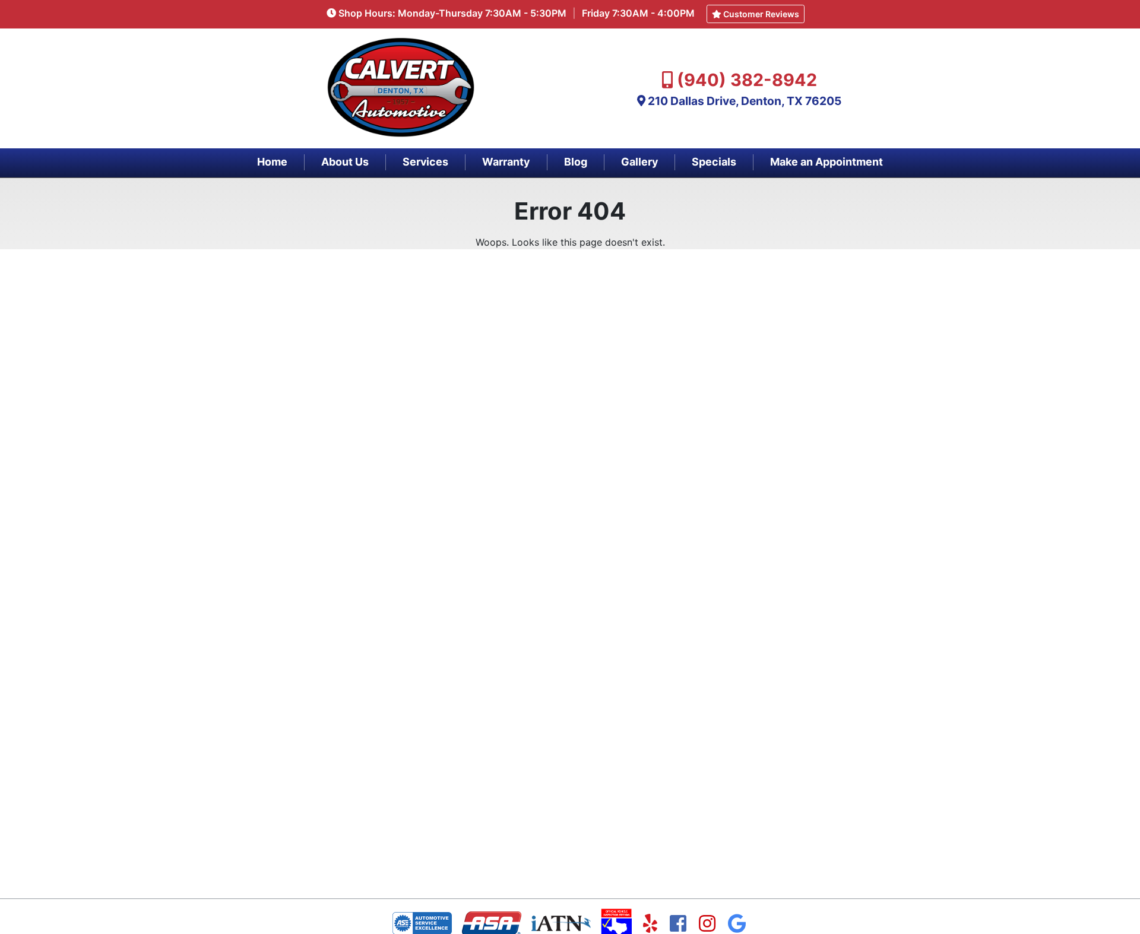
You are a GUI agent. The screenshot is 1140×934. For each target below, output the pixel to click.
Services (425, 161)
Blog (575, 161)
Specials (714, 161)
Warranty (506, 161)
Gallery (639, 161)
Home (272, 161)
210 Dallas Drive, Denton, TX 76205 (744, 101)
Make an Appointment (826, 161)
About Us (345, 161)
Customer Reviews (760, 14)
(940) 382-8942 (747, 79)
